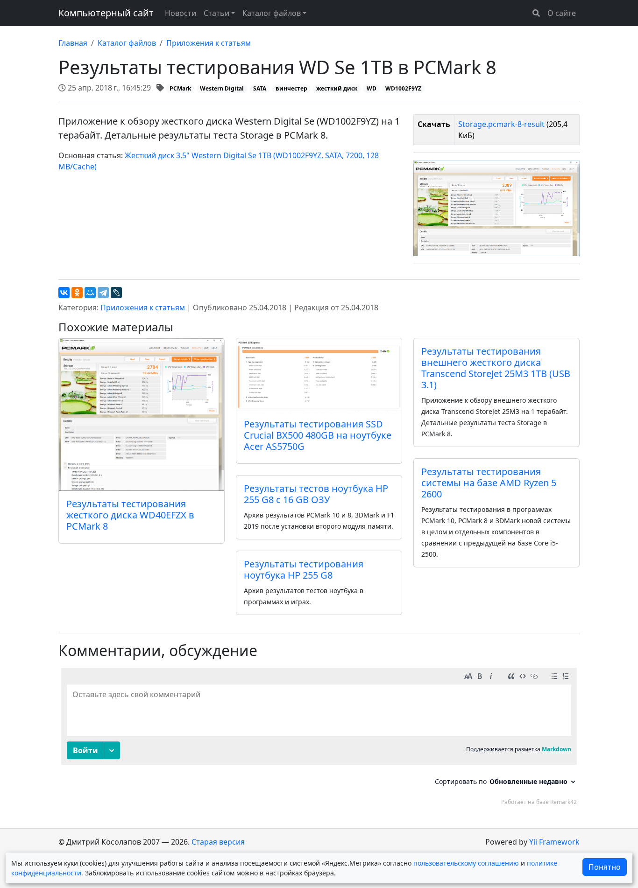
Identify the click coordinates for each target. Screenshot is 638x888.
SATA (259, 88)
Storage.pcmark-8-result (501, 124)
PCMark (180, 88)
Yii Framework (554, 842)
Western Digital (222, 88)
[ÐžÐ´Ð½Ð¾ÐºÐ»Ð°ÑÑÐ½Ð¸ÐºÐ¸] (77, 292)
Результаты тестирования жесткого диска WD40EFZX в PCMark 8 (130, 514)
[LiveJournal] (116, 292)
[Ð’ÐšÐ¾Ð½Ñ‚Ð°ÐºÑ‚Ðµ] (64, 292)
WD (371, 88)
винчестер (291, 88)
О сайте (561, 13)
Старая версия (218, 842)
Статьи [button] (216, 13)
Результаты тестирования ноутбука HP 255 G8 (303, 569)
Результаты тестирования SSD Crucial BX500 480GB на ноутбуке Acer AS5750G (317, 435)
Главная (72, 43)
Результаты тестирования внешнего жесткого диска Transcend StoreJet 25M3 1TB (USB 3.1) (495, 368)
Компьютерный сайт (106, 13)
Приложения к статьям (208, 43)
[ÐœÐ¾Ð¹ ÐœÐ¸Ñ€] (90, 292)
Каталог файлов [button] (271, 13)
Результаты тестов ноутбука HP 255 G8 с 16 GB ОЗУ (316, 494)
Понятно (604, 867)
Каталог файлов (127, 43)
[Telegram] (103, 292)
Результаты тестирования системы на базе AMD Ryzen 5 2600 (488, 482)
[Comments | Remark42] (319, 738)
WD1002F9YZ (403, 88)
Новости (180, 13)
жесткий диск (336, 88)
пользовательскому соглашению (466, 863)
